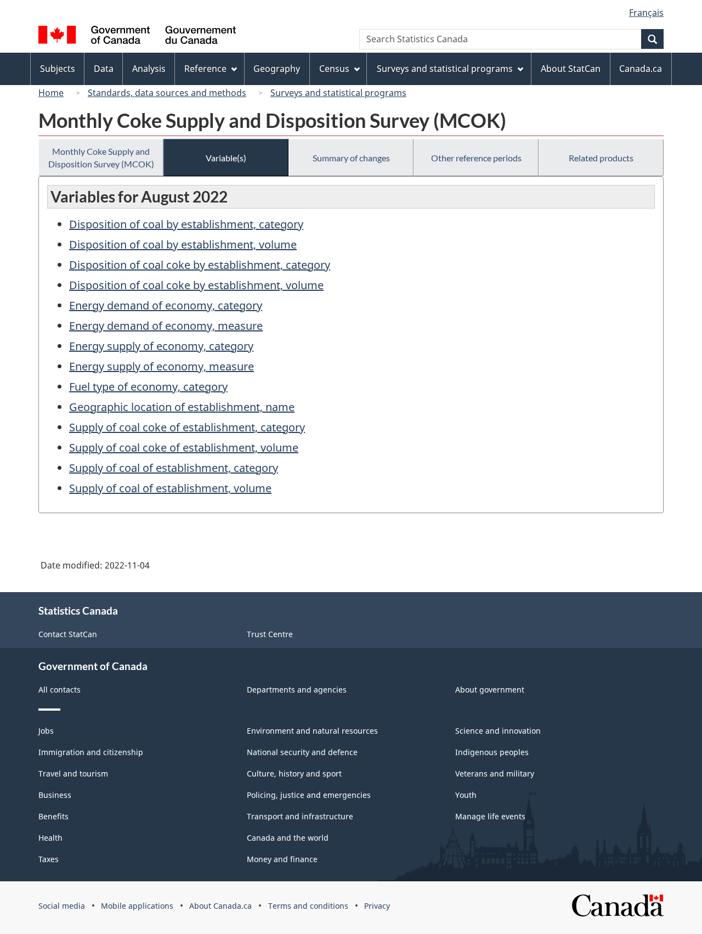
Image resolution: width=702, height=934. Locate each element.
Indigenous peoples (492, 752)
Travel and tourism (73, 773)
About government (489, 689)
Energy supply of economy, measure (161, 366)
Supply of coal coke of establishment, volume (183, 447)
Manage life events (490, 816)
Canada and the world (288, 837)
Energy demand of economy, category (165, 305)
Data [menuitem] (104, 69)
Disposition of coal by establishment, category (186, 224)
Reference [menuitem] (205, 69)
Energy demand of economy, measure (166, 325)
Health (50, 837)
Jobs (46, 730)
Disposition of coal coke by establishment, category (199, 264)
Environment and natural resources (312, 730)
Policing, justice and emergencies (309, 795)
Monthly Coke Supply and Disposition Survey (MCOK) (101, 157)
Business (54, 795)
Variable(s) (226, 158)
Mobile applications (137, 906)
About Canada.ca (220, 906)
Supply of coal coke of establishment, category (187, 427)
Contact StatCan (67, 634)
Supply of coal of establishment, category (173, 467)
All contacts (59, 689)
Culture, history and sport (294, 773)
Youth (466, 795)
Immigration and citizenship (90, 752)
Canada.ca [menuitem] (640, 69)
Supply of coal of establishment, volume (170, 488)
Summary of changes (351, 158)
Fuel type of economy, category (148, 386)
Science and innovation (498, 730)
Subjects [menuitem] (57, 69)
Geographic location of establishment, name (182, 407)
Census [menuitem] (334, 69)
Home (51, 93)
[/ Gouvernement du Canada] (137, 36)
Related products (601, 158)
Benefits (53, 816)
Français (646, 13)
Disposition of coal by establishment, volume (183, 244)
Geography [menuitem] (276, 69)
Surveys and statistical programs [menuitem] (445, 69)
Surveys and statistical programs (338, 93)
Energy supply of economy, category (161, 346)
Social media (61, 906)
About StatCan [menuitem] (571, 69)
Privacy (377, 906)
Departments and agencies (297, 689)
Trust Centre (270, 634)
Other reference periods (476, 158)
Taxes (48, 859)
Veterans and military (494, 773)
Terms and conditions (308, 906)
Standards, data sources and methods (167, 93)
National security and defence (302, 752)
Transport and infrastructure (300, 816)
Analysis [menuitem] (149, 69)
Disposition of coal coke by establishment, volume (196, 285)
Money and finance (282, 859)
